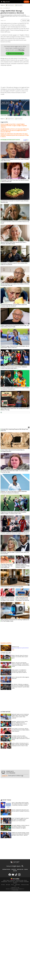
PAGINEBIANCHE (4, 881)
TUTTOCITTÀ (10, 881)
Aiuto (15, 885)
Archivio (15, 870)
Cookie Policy (17, 884)
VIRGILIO (7, 880)
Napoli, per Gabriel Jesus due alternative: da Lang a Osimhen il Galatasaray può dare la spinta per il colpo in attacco (15, 135)
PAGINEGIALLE (12, 880)
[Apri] (1, 1)
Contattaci (13, 869)
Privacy (12, 884)
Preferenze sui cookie (25, 884)
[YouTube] (13, 875)
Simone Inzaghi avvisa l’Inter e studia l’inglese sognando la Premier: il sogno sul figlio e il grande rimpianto (14, 125)
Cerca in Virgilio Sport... (13, 866)
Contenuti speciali (6, 869)
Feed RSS (26, 869)
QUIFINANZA (21, 881)
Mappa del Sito (20, 869)
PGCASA (25, 880)
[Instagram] (19, 875)
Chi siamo (3, 884)
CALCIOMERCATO (6, 8)
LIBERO (4, 880)
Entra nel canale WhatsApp (15, 53)
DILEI (13, 881)
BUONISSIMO (26, 881)
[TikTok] (16, 875)
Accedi (26, 1)
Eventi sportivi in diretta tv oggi (15, 775)
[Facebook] (10, 875)
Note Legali (8, 884)
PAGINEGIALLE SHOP (19, 880)
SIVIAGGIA (17, 881)
